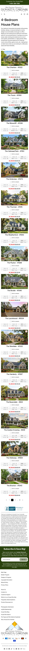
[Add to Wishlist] (26, 52)
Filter (4, 49)
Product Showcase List (7, 602)
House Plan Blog (5, 612)
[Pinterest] (18, 649)
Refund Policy (4, 582)
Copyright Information (6, 580)
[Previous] (6, 500)
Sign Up (23, 559)
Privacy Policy (4, 585)
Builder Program (5, 574)
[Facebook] (4, 649)
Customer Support (5, 594)
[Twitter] (14, 649)
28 (19, 499)
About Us (3, 589)
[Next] (22, 500)
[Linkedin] (16, 649)
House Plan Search (6, 614)
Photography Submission (7, 607)
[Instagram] (7, 649)
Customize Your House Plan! (14, 1)
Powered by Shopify (23, 645)
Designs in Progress (6, 577)
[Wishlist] (24, 14)
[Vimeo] (21, 649)
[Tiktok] (11, 649)
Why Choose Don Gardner (7, 619)
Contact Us (4, 592)
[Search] (4, 14)
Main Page (3, 572)
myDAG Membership (6, 609)
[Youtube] (9, 649)
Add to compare (15, 70)
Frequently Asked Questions (8, 599)
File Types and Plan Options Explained (10, 617)
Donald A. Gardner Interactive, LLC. (12, 645)
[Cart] (27, 14)
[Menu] (1, 14)
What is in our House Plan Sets (8, 597)
